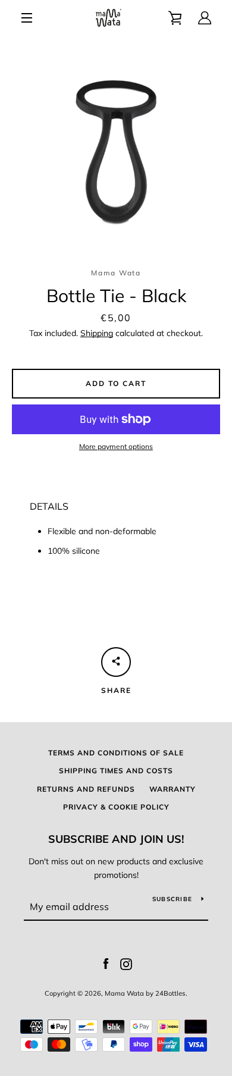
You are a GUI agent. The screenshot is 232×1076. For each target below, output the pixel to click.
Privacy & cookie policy (116, 806)
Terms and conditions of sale (116, 752)
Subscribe (172, 899)
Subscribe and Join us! (116, 839)
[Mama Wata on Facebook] (106, 963)
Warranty (172, 789)
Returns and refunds (86, 789)
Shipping (96, 333)
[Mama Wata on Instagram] (126, 963)
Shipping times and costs (116, 770)
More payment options (116, 446)
